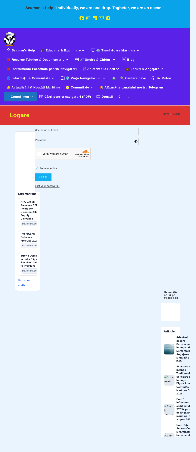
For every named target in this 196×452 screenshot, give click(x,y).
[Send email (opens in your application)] (101, 18)
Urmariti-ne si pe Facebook (171, 295)
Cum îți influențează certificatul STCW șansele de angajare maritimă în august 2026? (185, 409)
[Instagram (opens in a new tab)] (88, 18)
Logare (176, 114)
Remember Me (48, 168)
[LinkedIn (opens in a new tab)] (95, 18)
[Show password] (136, 141)
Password (40, 139)
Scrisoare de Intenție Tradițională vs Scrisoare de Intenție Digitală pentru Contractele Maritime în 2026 (185, 380)
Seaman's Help (39, 8)
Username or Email (46, 129)
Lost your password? (47, 185)
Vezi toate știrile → (24, 283)
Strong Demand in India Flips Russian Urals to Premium (30, 260)
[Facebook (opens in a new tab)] (81, 18)
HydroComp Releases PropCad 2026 (29, 237)
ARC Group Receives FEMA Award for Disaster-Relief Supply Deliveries (30, 210)
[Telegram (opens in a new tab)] (108, 18)
